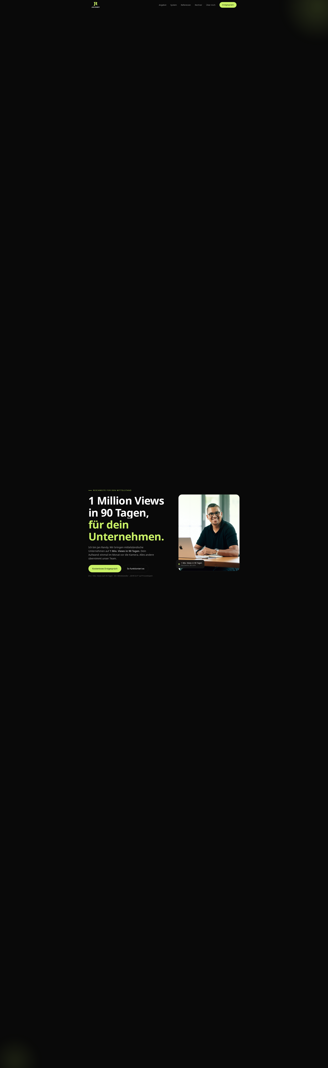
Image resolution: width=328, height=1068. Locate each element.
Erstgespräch (228, 5)
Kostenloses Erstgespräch (104, 568)
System (173, 5)
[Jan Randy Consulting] (95, 5)
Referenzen (186, 5)
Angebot (162, 5)
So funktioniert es (135, 568)
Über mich (210, 5)
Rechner (198, 5)
